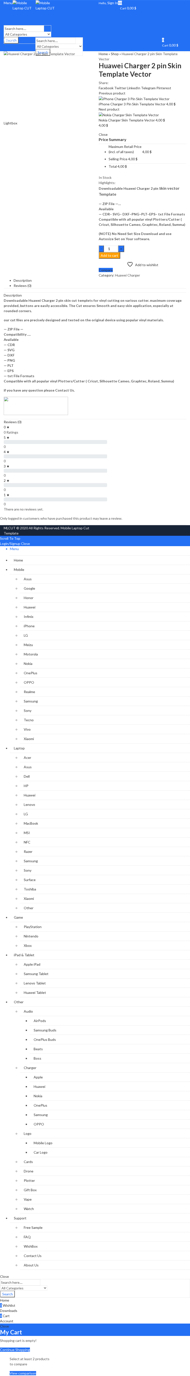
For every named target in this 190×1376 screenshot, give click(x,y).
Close (25, 543)
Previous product (112, 93)
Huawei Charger (127, 275)
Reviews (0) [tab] (22, 285)
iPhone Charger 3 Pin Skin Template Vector (132, 104)
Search (7, 1294)
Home (103, 54)
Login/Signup (10, 543)
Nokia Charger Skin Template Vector (127, 120)
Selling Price (118, 159)
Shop (115, 54)
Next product (109, 109)
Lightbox (10, 123)
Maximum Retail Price (125, 149)
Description (13, 295)
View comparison (23, 1373)
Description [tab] (23, 280)
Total (113, 166)
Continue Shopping (15, 1350)
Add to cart (109, 255)
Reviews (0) (13, 422)
